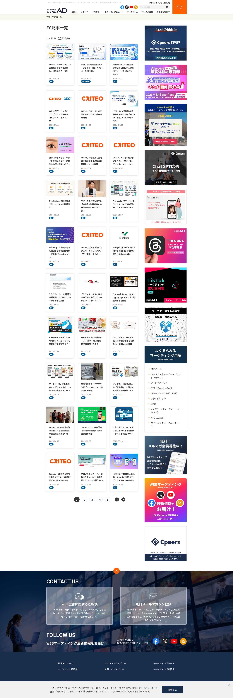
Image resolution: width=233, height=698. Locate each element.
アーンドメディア (159, 382)
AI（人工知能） (158, 417)
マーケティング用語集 (163, 669)
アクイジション (158, 398)
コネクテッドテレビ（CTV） (165, 393)
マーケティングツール (163, 663)
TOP (48, 17)
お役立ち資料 (162, 11)
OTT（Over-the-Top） (162, 388)
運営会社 (166, 3)
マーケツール (132, 11)
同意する (172, 689)
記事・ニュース (65, 663)
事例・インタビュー (113, 11)
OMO (153, 403)
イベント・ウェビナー (115, 663)
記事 (74, 11)
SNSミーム (156, 369)
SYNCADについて (155, 3)
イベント (96, 11)
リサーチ (84, 11)
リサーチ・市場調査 (68, 669)
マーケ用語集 (147, 11)
